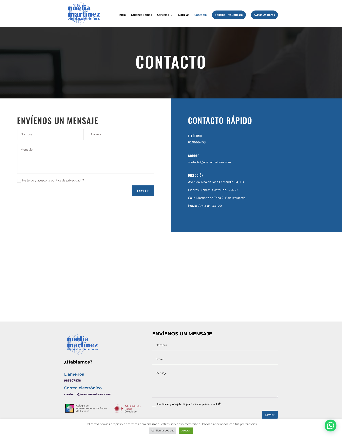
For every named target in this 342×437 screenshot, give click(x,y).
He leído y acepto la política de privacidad (51, 180)
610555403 (197, 142)
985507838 (72, 380)
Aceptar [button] (186, 430)
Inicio (122, 15)
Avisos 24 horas (264, 15)
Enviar (143, 191)
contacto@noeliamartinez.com (209, 162)
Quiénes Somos (141, 15)
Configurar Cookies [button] (162, 430)
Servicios (163, 15)
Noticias (183, 15)
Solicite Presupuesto (229, 15)
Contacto (200, 15)
